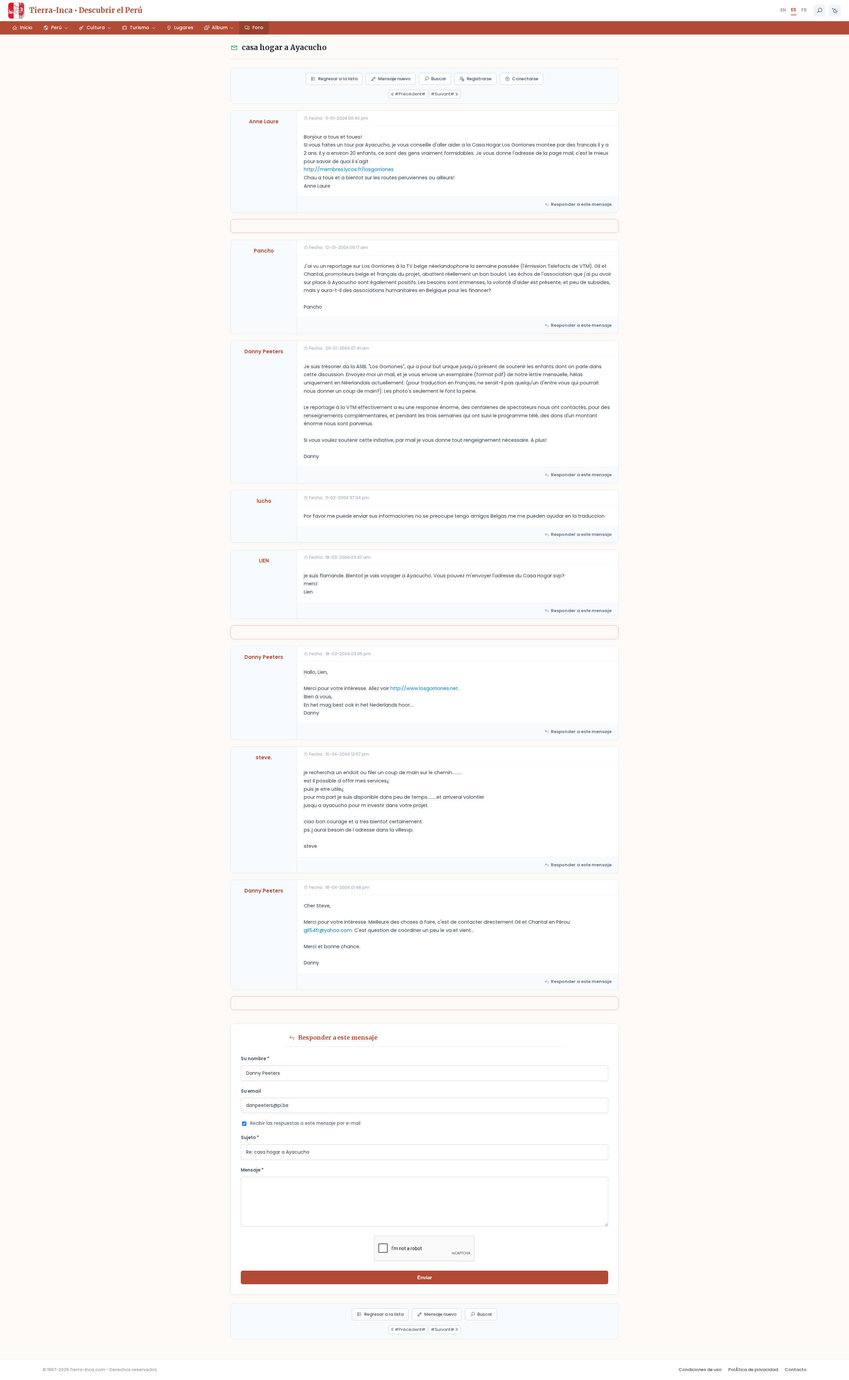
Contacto (796, 1369)
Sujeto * (250, 1137)
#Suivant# (442, 94)
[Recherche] (819, 11)
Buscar (438, 79)
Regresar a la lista (338, 79)
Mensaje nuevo (394, 79)
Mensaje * (252, 1170)
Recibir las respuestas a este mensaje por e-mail (305, 1123)
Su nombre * (255, 1059)
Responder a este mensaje (581, 204)
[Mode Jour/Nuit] (835, 11)
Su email (251, 1091)
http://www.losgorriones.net (424, 688)
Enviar (424, 1277)
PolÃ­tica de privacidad (753, 1369)
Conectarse (525, 79)
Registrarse (479, 79)
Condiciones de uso (700, 1369)
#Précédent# (410, 94)
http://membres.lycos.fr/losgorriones (349, 169)
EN (783, 10)
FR (804, 10)
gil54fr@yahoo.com (328, 930)
